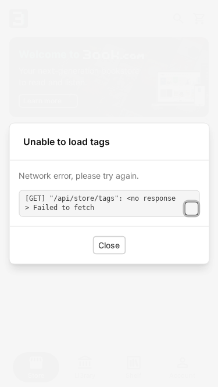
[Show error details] (191, 209)
